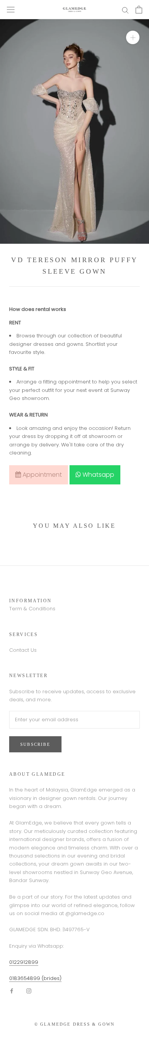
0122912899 (23, 962)
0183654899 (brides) (35, 978)
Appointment (41, 474)
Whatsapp (97, 474)
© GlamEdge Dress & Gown (74, 1024)
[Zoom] (132, 37)
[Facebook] (11, 990)
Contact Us (23, 650)
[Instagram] (28, 990)
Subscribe (35, 744)
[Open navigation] (11, 9)
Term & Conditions (32, 608)
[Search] (125, 10)
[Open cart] (139, 9)
